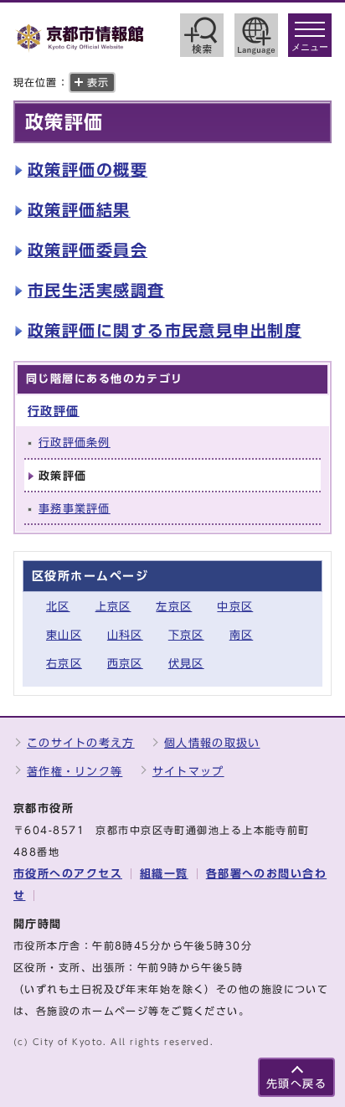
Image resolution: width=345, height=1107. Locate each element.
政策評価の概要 (87, 170)
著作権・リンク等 (74, 771)
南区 (241, 635)
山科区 (125, 635)
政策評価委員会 (87, 250)
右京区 (64, 663)
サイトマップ (188, 771)
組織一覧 (164, 873)
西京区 (125, 663)
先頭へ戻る (296, 1084)
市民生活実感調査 (96, 290)
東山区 (64, 635)
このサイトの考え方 (81, 743)
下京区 (186, 635)
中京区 (235, 606)
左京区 (174, 606)
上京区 (113, 606)
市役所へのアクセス (67, 873)
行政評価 (54, 410)
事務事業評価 (75, 508)
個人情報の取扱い (212, 743)
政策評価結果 (79, 210)
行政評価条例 (75, 442)
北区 (58, 606)
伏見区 (186, 663)
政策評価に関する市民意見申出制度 (164, 330)
